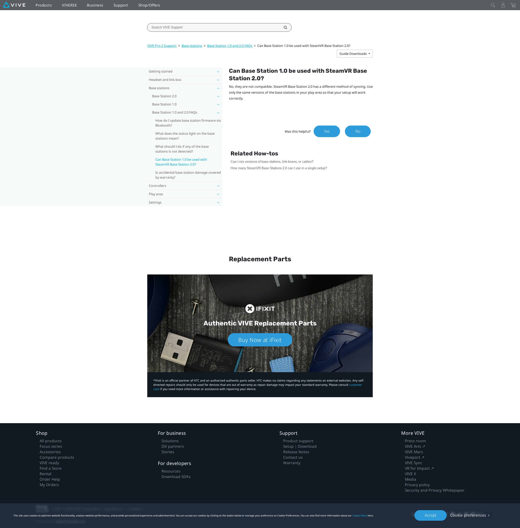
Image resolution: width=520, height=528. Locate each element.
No (357, 131)
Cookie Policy (359, 515)
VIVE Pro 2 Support (162, 45)
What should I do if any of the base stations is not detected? (182, 149)
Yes (327, 131)
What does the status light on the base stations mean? (185, 136)
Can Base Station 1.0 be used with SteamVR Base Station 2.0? (181, 162)
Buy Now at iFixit (260, 340)
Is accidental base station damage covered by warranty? (188, 175)
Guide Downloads (353, 53)
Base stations (192, 45)
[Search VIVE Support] (283, 27)
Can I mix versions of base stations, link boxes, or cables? (272, 161)
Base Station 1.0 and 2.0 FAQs (229, 45)
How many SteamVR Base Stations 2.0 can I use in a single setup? (279, 168)
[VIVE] (14, 5)
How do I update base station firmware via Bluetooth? (188, 123)
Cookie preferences (468, 515)
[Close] (493, 5)
